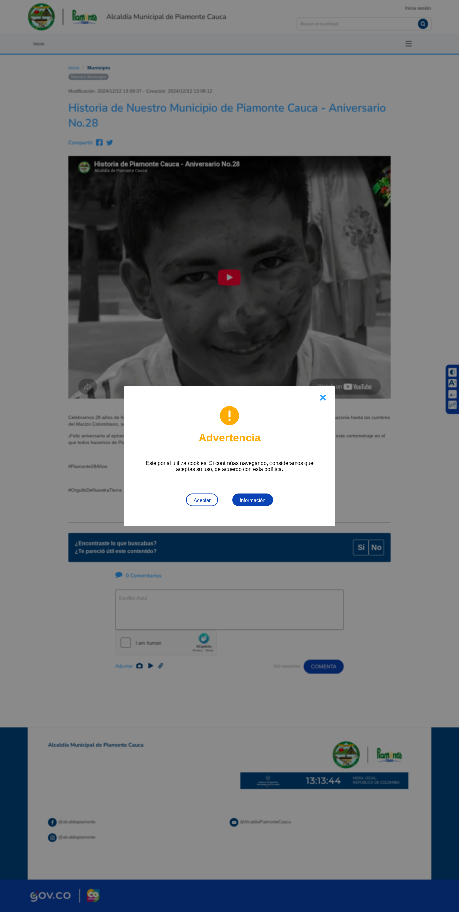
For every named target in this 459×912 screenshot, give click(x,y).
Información (252, 500)
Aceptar (202, 500)
